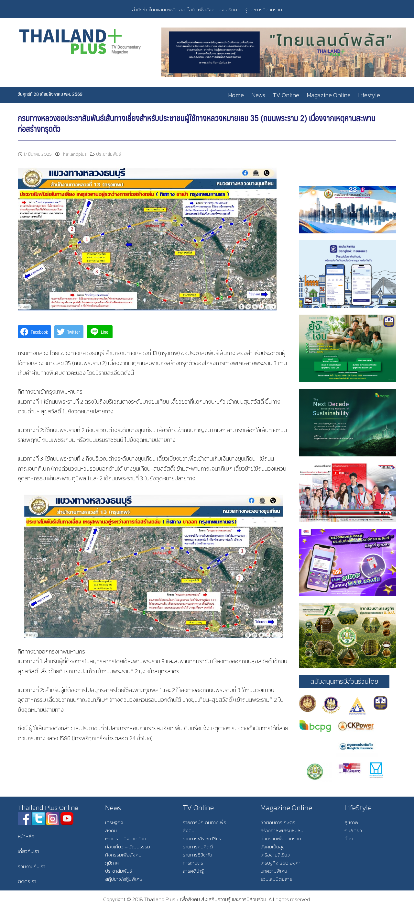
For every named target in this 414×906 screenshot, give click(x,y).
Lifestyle (369, 95)
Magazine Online (329, 95)
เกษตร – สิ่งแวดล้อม (125, 838)
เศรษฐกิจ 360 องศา (280, 863)
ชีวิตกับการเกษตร (277, 822)
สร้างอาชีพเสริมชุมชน (281, 830)
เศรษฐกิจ (114, 822)
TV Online (286, 95)
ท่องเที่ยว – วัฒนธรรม (127, 846)
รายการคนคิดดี (198, 846)
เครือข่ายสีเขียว (275, 854)
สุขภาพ (351, 822)
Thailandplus (74, 154)
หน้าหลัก (26, 836)
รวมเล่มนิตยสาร (276, 879)
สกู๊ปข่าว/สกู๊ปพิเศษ (123, 879)
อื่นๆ (348, 838)
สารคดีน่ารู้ (193, 871)
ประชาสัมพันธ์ (108, 154)
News (258, 95)
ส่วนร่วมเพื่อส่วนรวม (280, 838)
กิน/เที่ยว (353, 830)
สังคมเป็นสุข (272, 846)
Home (236, 95)
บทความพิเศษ (273, 871)
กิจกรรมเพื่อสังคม (123, 854)
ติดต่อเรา (27, 881)
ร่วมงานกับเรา (31, 866)
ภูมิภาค (112, 863)
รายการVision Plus (202, 838)
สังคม (111, 830)
